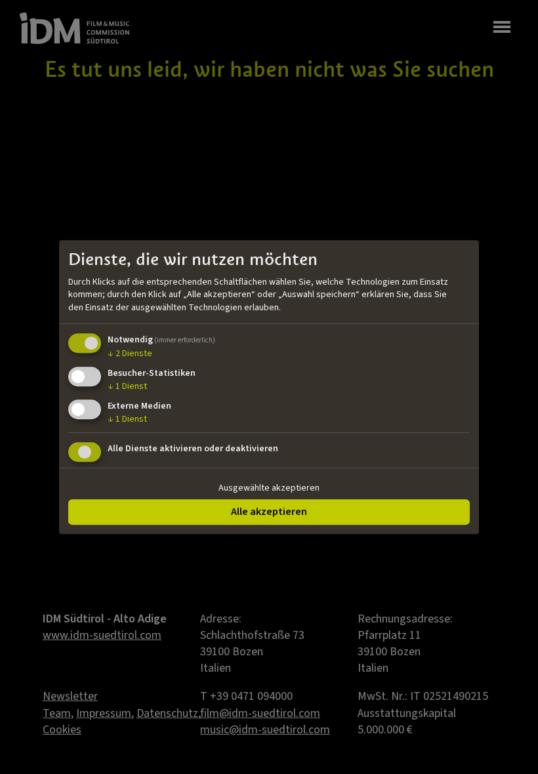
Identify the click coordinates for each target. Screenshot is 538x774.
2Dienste (130, 354)
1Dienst (127, 386)
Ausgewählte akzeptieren (269, 488)
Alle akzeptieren (269, 511)
